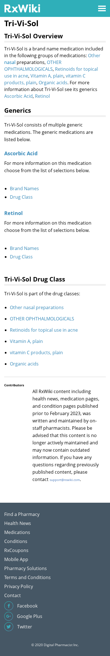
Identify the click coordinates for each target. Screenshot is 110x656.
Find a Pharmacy (21, 514)
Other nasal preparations (37, 307)
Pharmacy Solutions (25, 568)
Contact (12, 595)
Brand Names (24, 188)
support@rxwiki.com (65, 480)
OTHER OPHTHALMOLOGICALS (42, 319)
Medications (17, 532)
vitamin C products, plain (36, 352)
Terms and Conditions (27, 577)
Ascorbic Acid (18, 96)
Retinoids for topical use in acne (44, 330)
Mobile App (16, 559)
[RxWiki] (22, 8)
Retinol (42, 96)
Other (94, 55)
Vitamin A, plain (46, 76)
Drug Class (21, 197)
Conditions (15, 541)
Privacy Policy (18, 586)
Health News (17, 523)
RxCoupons (16, 550)
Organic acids (53, 82)
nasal (10, 62)
